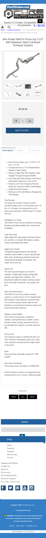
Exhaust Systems (13, 30)
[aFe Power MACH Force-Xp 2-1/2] (23, 79)
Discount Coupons (8, 478)
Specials (10, 451)
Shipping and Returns (9, 463)
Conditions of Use (31, 526)
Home (3, 30)
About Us (4, 469)
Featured (10, 448)
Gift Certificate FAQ (8, 475)
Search (24, 422)
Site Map (11, 526)
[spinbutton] (23, 121)
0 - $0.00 (39, 25)
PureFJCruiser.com (28, 505)
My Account (5, 472)
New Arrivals (12, 454)
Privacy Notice (20, 526)
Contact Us (5, 466)
